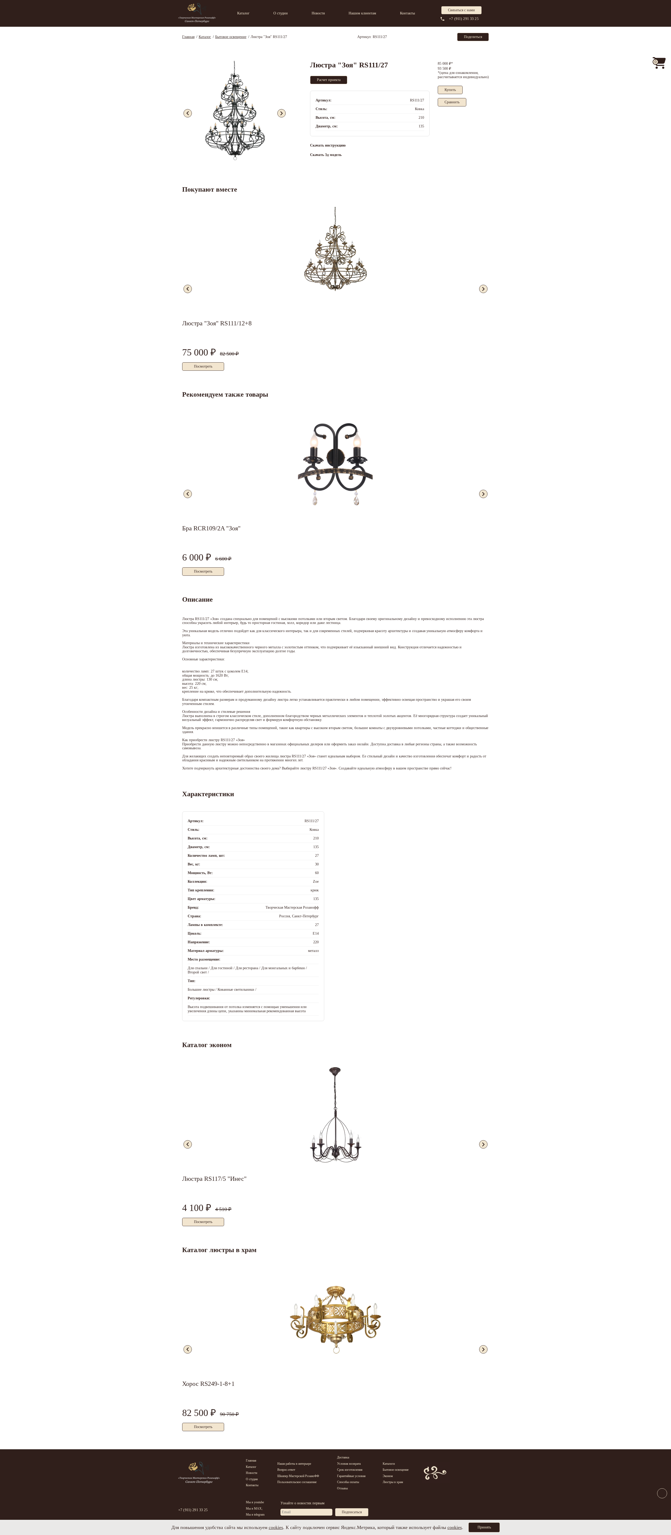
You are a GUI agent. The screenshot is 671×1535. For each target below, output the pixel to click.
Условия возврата (349, 1464)
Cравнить (452, 102)
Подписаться (352, 1512)
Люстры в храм (393, 1482)
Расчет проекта (328, 80)
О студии (280, 13)
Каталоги (389, 1464)
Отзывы (342, 1488)
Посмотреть (203, 366)
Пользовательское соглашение (297, 1482)
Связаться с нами (461, 10)
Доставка (343, 1457)
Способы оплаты (348, 1482)
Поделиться (473, 37)
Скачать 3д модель (326, 155)
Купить (450, 90)
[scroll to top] (662, 1505)
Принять (484, 1527)
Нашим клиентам (362, 13)
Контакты (407, 13)
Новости (318, 13)
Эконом (388, 1476)
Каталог (243, 13)
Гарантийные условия (351, 1476)
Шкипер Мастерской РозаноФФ (298, 1476)
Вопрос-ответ (286, 1470)
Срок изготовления (349, 1470)
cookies (276, 1527)
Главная (251, 1460)
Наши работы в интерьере (294, 1464)
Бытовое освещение (396, 1470)
